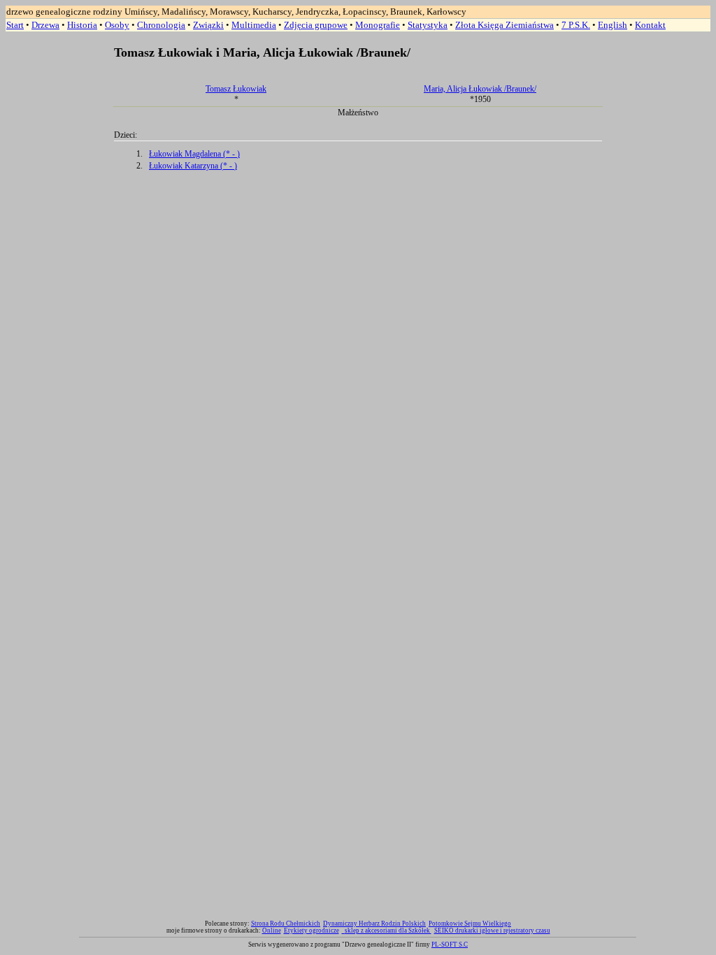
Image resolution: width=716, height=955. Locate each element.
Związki (208, 25)
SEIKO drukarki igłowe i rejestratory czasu (492, 930)
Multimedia (253, 25)
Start (15, 25)
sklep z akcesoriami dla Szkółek (388, 930)
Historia (82, 25)
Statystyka (428, 25)
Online (271, 930)
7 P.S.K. (575, 25)
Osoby (117, 25)
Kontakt (650, 25)
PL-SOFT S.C (449, 944)
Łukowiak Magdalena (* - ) (194, 154)
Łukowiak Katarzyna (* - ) (193, 166)
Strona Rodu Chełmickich (285, 923)
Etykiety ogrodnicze (311, 930)
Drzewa (45, 25)
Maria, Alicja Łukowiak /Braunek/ (480, 89)
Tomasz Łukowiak (236, 89)
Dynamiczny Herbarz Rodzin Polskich (374, 923)
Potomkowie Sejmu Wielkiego (470, 923)
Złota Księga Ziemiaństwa (504, 25)
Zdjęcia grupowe (316, 25)
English (612, 25)
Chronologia (161, 25)
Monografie (377, 25)
